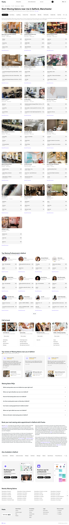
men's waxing (21, 438)
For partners (31, 510)
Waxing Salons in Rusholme (6, 491)
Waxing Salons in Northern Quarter (56, 498)
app (51, 432)
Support (30, 515)
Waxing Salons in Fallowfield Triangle (8, 499)
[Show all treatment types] (66, 15)
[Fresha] (4, 1)
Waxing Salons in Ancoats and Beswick (57, 496)
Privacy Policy (45, 510)
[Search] (52, 2)
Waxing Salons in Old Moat (21, 498)
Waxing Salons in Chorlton (38, 499)
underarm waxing (29, 438)
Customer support (19, 512)
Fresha (6, 425)
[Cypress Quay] (26, 334)
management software (45, 442)
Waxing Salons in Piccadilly (38, 494)
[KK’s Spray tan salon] (43, 334)
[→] (67, 334)
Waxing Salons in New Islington (56, 499)
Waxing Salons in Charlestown (56, 491)
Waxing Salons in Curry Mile (6, 496)
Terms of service (46, 512)
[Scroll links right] (67, 495)
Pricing (30, 512)
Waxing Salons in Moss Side (21, 496)
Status (30, 517)
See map (36, 11)
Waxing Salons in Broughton (55, 494)
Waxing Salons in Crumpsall (38, 496)
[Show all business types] (66, 456)
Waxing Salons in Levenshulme (7, 498)
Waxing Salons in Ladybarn (21, 499)
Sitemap (17, 515)
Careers (17, 510)
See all (34, 313)
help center (58, 444)
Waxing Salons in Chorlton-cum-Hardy (40, 491)
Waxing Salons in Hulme (38, 498)
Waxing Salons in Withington (22, 494)
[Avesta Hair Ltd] (9, 334)
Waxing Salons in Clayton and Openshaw (24, 491)
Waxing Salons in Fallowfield (6, 494)
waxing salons (4, 426)
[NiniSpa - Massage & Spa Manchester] (60, 334)
